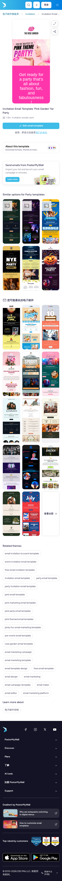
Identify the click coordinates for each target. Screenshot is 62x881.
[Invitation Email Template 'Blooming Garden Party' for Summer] (50, 467)
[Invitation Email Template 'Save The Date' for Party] (31, 420)
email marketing (32, 676)
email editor (11, 693)
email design (11, 676)
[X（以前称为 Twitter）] (45, 729)
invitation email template (17, 578)
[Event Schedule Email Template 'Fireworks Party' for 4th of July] (31, 513)
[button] (54, 23)
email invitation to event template (22, 553)
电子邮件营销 (12, 709)
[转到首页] (3, 5)
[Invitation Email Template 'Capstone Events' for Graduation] (11, 420)
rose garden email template (19, 643)
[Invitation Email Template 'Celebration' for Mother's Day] (11, 374)
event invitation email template (20, 561)
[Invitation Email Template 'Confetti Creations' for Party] (11, 327)
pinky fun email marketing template (23, 627)
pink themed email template (19, 619)
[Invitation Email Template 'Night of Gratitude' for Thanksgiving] (50, 420)
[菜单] (57, 5)
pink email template (15, 594)
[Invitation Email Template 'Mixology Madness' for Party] (50, 374)
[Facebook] (25, 729)
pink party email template (18, 611)
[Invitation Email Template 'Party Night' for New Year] (11, 268)
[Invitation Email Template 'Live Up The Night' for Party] (11, 467)
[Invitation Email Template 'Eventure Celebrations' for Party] (50, 327)
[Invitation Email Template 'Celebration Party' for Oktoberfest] (31, 327)
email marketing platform (36, 693)
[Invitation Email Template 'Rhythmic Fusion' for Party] (31, 221)
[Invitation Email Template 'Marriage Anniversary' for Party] (31, 268)
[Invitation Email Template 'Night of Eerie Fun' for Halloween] (50, 268)
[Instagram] (35, 729)
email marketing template (18, 660)
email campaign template (18, 684)
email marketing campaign (18, 652)
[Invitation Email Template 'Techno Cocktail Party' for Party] (31, 467)
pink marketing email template (20, 602)
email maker (43, 684)
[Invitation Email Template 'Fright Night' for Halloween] (31, 374)
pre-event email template (18, 635)
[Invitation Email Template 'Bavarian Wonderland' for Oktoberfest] (50, 221)
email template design (16, 668)
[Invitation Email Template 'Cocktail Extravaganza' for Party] (11, 221)
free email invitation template (20, 570)
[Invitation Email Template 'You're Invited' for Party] (11, 513)
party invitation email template (20, 586)
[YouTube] (54, 729)
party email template (46, 578)
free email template (44, 668)
